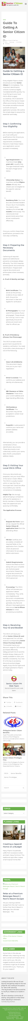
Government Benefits (10, 941)
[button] (26, 4)
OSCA (4, 19)
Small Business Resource (14, 1012)
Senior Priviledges (10, 777)
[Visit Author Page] (14, 678)
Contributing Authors (8, 1001)
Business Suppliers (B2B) (12, 1017)
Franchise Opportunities (15, 1015)
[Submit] (23, 788)
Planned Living (10, 1018)
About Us (21, 1009)
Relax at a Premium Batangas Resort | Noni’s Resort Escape (13, 896)
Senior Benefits (16, 773)
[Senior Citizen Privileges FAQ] (14, 749)
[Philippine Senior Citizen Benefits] (14, 722)
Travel (21, 1017)
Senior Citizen (19, 1018)
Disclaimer (15, 1009)
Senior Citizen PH (13, 1008)
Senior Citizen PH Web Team (11, 40)
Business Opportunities (15, 1013)
